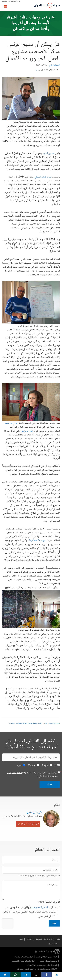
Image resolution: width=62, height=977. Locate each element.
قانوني (57, 939)
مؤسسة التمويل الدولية (48, 961)
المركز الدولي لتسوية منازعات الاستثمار (42, 965)
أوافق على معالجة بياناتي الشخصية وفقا (32, 774)
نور (15, 423)
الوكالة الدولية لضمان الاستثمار (23, 961)
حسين (51, 153)
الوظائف (29, 939)
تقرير (48, 177)
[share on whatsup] (15, 974)
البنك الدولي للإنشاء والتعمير (46, 956)
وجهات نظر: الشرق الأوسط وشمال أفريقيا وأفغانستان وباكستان (29, 23)
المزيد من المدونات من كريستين (28, 823)
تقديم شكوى (52, 943)
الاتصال (20, 939)
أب (11, 423)
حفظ (54, 923)
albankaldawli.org (11, 1)
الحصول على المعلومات (43, 939)
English (45, 765)
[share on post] (36, 974)
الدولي (37, 177)
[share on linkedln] (26, 974)
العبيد (45, 153)
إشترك (49, 784)
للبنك (43, 177)
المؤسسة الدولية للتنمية (24, 956)
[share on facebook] (46, 974)
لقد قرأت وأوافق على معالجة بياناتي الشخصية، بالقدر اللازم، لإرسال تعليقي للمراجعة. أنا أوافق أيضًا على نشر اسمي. (30, 912)
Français (32, 765)
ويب (7, 423)
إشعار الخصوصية (39, 907)
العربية (40, 70)
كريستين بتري (54, 65)
